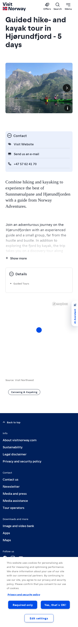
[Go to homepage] (14, 6)
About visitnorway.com (19, 440)
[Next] (67, 88)
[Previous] (11, 88)
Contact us (10, 479)
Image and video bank (18, 526)
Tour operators (13, 507)
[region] (39, 592)
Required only (23, 605)
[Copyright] (67, 108)
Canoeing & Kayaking (24, 392)
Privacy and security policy (22, 461)
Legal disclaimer (14, 454)
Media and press (15, 493)
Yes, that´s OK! (55, 605)
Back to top (13, 422)
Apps (6, 533)
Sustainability (12, 447)
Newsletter (11, 486)
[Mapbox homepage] (60, 304)
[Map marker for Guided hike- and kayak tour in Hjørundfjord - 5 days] (39, 330)
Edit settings (39, 618)
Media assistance (15, 500)
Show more (18, 258)
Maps (7, 540)
